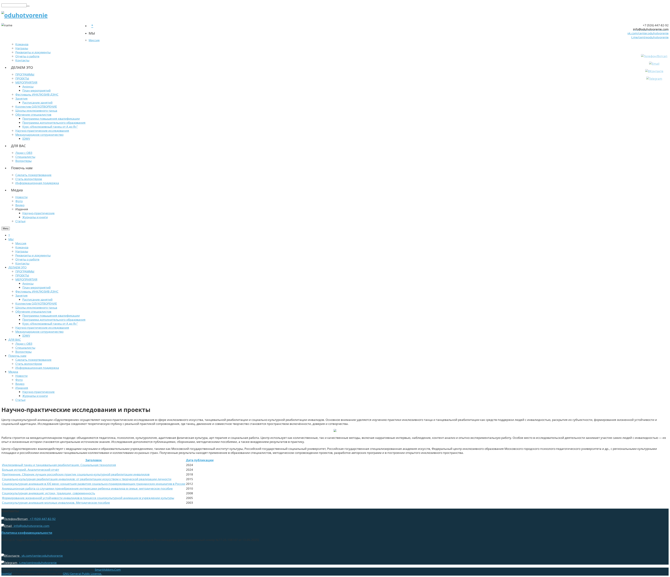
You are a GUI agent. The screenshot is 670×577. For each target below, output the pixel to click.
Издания (21, 388)
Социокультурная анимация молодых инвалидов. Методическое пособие (56, 503)
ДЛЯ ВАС (14, 340)
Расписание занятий (37, 299)
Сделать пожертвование (33, 360)
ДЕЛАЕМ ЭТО (17, 267)
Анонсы (28, 283)
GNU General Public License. (82, 574)
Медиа (13, 372)
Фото (19, 380)
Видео (19, 384)
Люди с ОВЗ (23, 344)
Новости (21, 376)
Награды (21, 251)
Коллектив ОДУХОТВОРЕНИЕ (36, 303)
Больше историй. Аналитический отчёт (30, 470)
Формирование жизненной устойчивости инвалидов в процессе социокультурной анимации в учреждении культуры (88, 498)
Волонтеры (23, 352)
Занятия (21, 295)
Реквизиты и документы (33, 255)
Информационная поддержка (37, 368)
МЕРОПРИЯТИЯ (26, 279)
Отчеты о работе (27, 259)
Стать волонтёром (28, 364)
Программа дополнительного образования (53, 320)
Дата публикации (200, 460)
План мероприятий (36, 287)
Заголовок (93, 460)
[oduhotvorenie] (24, 15)
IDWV (26, 336)
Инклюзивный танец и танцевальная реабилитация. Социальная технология (59, 465)
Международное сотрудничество (39, 332)
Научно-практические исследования (42, 328)
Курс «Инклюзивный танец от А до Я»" (50, 324)
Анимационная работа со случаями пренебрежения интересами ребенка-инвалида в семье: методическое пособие (87, 488)
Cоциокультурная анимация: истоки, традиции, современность (48, 493)
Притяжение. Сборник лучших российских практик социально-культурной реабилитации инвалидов (76, 474)
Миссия (20, 243)
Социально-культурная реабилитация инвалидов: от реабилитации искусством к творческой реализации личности (86, 479)
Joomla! (6, 574)
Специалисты (25, 348)
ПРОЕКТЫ (22, 275)
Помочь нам (17, 356)
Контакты (22, 263)
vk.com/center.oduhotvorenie (648, 33)
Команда (21, 247)
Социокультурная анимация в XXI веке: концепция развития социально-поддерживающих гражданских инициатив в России (93, 484)
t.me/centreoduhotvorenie (650, 37)
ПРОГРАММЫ (24, 271)
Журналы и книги (35, 396)
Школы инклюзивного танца (36, 308)
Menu (5, 228)
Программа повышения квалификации (51, 316)
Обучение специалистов (33, 312)
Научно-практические (38, 392)
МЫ (11, 239)
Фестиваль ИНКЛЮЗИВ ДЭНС (36, 291)
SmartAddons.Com (108, 570)
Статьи (20, 400)
